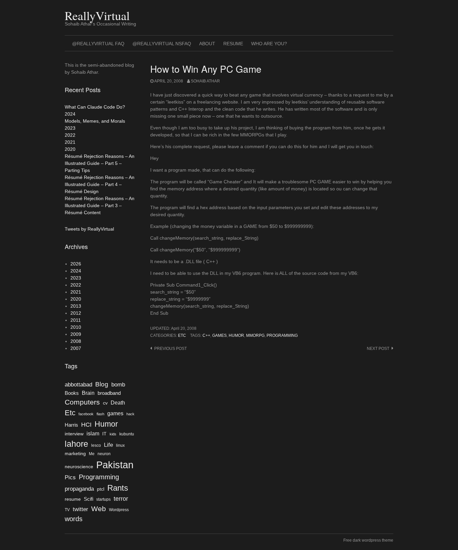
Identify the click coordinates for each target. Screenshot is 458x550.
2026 (75, 263)
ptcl (100, 489)
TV (67, 509)
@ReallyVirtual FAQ (98, 43)
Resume (233, 43)
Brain (88, 393)
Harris (71, 425)
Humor (236, 335)
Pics (70, 477)
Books (72, 393)
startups (103, 499)
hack (130, 414)
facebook (86, 414)
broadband (109, 393)
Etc (182, 335)
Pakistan (114, 464)
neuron (104, 453)
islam (93, 433)
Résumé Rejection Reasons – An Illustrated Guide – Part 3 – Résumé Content (99, 205)
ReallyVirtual (97, 15)
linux (120, 445)
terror (121, 498)
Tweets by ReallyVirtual (89, 229)
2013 (75, 306)
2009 (75, 334)
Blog (101, 384)
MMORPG (255, 335)
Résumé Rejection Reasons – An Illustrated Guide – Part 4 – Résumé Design (99, 184)
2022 (70, 135)
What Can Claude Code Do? (95, 107)
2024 (70, 114)
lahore (76, 443)
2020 (70, 149)
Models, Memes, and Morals (95, 121)
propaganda (79, 489)
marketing (75, 453)
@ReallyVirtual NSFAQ (161, 43)
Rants (117, 487)
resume (73, 499)
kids (113, 434)
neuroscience (79, 466)
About (207, 43)
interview (74, 433)
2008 (75, 341)
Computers (82, 402)
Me (92, 453)
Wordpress (119, 509)
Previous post (170, 348)
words (73, 519)
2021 (70, 142)
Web (98, 508)
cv (105, 403)
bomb (118, 384)
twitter (80, 509)
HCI (86, 424)
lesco (96, 445)
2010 (75, 327)
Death (118, 403)
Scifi (88, 499)
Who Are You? (269, 43)
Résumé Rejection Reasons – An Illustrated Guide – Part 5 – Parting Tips (99, 163)
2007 (75, 348)
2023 (70, 128)
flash (100, 414)
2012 (75, 313)
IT (104, 433)
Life (108, 445)
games (219, 335)
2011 (75, 320)
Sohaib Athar (205, 81)
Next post (378, 348)
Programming (282, 335)
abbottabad (78, 384)
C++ (206, 335)
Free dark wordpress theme (368, 540)
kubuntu (126, 434)
